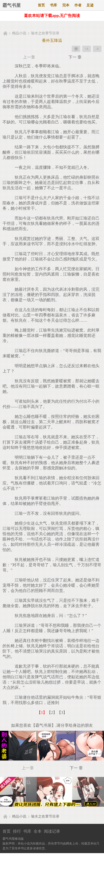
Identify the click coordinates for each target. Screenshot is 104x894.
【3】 (62, 712)
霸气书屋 (12, 5)
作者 (78, 5)
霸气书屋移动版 (13, 839)
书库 (53, 5)
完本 (65, 5)
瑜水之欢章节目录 (45, 33)
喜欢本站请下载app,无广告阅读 (52, 15)
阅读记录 (52, 831)
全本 (38, 831)
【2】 (52, 712)
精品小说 (19, 33)
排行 (17, 831)
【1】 (42, 712)
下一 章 (75, 57)
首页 (41, 5)
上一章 (29, 57)
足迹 (90, 5)
